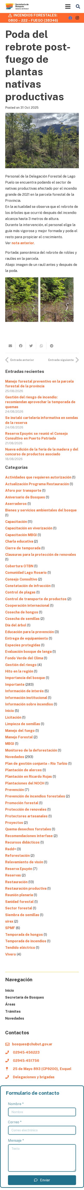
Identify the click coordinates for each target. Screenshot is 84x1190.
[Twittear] (31, 345)
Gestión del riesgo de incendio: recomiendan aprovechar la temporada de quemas (40, 402)
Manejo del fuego (20, 731)
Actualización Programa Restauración (37, 484)
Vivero (10, 954)
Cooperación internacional (27, 605)
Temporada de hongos (24, 935)
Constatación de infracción (28, 586)
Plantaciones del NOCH (24, 783)
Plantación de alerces (23, 770)
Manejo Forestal (19, 737)
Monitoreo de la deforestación (31, 750)
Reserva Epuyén (18, 869)
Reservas (13, 875)
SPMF (10, 928)
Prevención (14, 790)
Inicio (9, 711)
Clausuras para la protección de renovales (41, 555)
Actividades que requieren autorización (38, 477)
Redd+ (10, 849)
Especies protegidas (22, 645)
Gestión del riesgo (21, 665)
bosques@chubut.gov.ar (32, 1044)
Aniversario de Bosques (25, 497)
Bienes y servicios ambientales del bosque (41, 510)
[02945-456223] (9, 1052)
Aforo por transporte (23, 490)
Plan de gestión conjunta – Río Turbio (36, 764)
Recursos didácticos (22, 842)
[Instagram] (77, 18)
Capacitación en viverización (28, 528)
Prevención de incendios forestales (35, 796)
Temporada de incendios (25, 941)
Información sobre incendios (29, 704)
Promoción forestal (21, 803)
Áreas (10, 1004)
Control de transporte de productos (36, 599)
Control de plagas (20, 592)
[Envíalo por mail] (10, 345)
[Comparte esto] (21, 345)
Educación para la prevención (29, 632)
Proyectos (14, 823)
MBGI (9, 744)
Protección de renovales (26, 809)
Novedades (14, 757)
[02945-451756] (9, 1061)
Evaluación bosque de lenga (28, 652)
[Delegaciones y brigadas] (9, 1077)
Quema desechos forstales (28, 829)
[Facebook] (70, 18)
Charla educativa (19, 541)
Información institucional (26, 698)
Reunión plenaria (19, 895)
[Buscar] (78, 6)
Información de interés (24, 691)
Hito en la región (19, 671)
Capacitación (16, 522)
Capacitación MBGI (21, 535)
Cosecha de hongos (21, 612)
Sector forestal (18, 908)
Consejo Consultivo (21, 579)
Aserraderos (16, 504)
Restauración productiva (26, 888)
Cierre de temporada (22, 548)
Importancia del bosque (25, 678)
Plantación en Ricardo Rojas (28, 776)
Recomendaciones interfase (29, 836)
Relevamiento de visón (24, 862)
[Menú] (67, 6)
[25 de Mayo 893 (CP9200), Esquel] (9, 1069)
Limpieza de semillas (22, 724)
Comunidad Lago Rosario (26, 573)
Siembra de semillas (22, 915)
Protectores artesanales (26, 816)
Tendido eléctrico (20, 948)
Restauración (16, 882)
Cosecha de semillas (22, 619)
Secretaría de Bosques (24, 997)
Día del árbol (15, 625)
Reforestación (17, 856)
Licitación (13, 717)
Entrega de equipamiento (26, 638)
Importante (15, 684)
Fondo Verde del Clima (24, 658)
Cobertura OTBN (19, 566)
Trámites (13, 1011)
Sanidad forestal (19, 902)
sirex (9, 921)
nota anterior (23, 243)
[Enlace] (17, 6)
